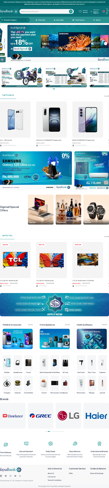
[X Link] (20, 476)
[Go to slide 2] (46, 431)
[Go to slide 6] (53, 431)
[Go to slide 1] (45, 431)
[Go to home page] (16, 11)
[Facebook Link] (6, 476)
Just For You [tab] (7, 235)
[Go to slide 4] (50, 431)
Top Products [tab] (8, 95)
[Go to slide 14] (63, 431)
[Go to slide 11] (59, 431)
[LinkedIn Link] (1, 476)
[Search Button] (71, 11)
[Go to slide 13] (62, 431)
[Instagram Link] (10, 476)
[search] (44, 11)
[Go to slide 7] (54, 431)
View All (106, 96)
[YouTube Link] (15, 476)
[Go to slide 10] (58, 431)
